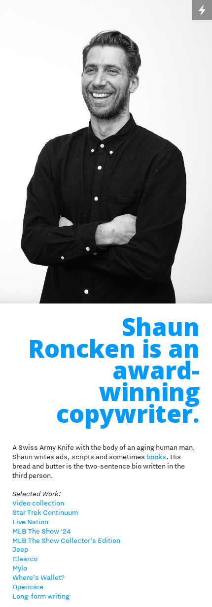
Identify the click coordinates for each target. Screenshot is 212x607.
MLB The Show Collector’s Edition (66, 540)
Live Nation (30, 521)
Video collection (38, 503)
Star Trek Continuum (45, 512)
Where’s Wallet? (38, 577)
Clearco (25, 558)
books (156, 456)
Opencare (28, 586)
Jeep (20, 549)
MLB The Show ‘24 (41, 531)
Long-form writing (41, 596)
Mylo (19, 568)
